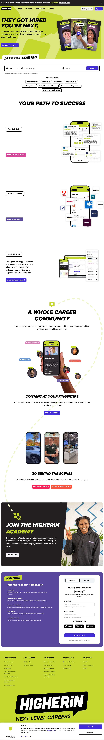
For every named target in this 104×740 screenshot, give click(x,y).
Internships (46, 82)
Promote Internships (49, 662)
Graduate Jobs (71, 82)
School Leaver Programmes (70, 86)
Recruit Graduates (49, 668)
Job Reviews (8, 665)
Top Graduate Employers (11, 677)
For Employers (86, 9)
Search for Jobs (8, 662)
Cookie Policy (67, 668)
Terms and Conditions (69, 662)
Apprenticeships (32, 82)
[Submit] (22, 68)
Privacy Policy (67, 665)
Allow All (90, 726)
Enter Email (68, 601)
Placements (58, 82)
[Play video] (79, 33)
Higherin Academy (88, 665)
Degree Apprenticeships (51, 90)
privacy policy (51, 730)
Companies (7, 668)
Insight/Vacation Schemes (48, 86)
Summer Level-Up (9, 685)
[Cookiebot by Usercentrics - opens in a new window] (10, 737)
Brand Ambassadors (49, 671)
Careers (85, 668)
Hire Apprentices (48, 665)
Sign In (98, 9)
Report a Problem (29, 665)
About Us (85, 662)
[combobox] (41, 68)
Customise (89, 732)
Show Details (25, 736)
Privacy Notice (85, 640)
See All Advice (51, 413)
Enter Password (69, 611)
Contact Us (27, 662)
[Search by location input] (73, 68)
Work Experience (29, 86)
